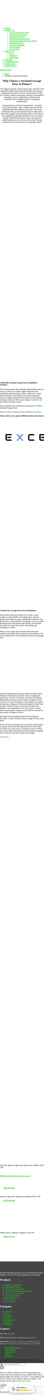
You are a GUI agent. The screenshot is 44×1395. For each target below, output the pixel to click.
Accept (3, 1385)
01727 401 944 (9, 1201)
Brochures (13, 55)
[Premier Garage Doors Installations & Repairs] (15, 7)
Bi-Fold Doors (14, 47)
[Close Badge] (34, 1386)
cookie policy (26, 1381)
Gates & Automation (17, 45)
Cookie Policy (10, 1352)
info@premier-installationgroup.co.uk (20, 1338)
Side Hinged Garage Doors (19, 39)
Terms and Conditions (13, 1348)
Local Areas (13, 58)
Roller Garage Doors (17, 37)
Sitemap (8, 1354)
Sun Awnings (14, 49)
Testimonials (12, 62)
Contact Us (11, 66)
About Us (9, 51)
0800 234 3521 (9, 1188)
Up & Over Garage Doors (19, 32)
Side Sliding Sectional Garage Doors (23, 41)
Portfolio (10, 64)
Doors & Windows (16, 43)
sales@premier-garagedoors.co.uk (17, 1176)
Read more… (5, 737)
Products (10, 30)
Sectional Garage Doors (18, 35)
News (11, 53)
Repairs (8, 60)
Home (7, 28)
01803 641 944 (9, 1237)
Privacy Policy (10, 1350)
